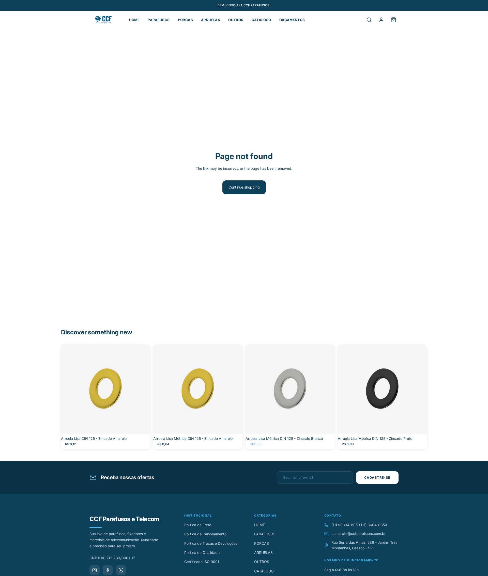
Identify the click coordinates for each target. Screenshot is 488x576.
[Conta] (381, 20)
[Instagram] (94, 570)
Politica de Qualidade (202, 552)
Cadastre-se (377, 477)
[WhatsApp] (121, 570)
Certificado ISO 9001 (201, 561)
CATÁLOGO (261, 20)
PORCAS (185, 20)
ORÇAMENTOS (292, 20)
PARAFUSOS (159, 20)
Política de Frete (197, 525)
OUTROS (235, 20)
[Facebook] (108, 570)
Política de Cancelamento (205, 534)
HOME (134, 20)
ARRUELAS (210, 20)
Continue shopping (244, 187)
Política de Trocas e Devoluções (210, 543)
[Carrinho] (393, 20)
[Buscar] (369, 20)
